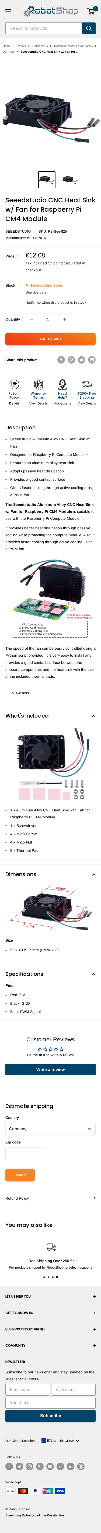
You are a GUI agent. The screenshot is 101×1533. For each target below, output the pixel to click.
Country (12, 1117)
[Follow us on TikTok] (60, 1466)
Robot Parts (40, 46)
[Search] (89, 28)
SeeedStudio (18, 231)
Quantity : (13, 319)
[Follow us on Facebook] (9, 1466)
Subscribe (50, 1415)
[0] (91, 11)
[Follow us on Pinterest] (40, 1466)
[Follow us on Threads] (81, 1466)
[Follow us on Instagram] (29, 1466)
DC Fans (9, 51)
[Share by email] (92, 360)
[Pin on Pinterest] (71, 360)
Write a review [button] (50, 1069)
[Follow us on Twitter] (19, 1466)
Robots (21, 46)
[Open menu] (8, 11)
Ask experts (62, 403)
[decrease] (31, 319)
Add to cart (50, 339)
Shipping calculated (64, 263)
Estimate (20, 1175)
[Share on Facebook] (61, 360)
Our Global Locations (20, 1441)
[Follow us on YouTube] (50, 1466)
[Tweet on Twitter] (81, 360)
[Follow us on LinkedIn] (70, 1466)
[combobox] (43, 28)
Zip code (13, 1142)
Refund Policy (17, 1198)
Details (14, 403)
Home (7, 46)
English (68, 1441)
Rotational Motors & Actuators (73, 46)
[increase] (64, 319)
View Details (38, 403)
